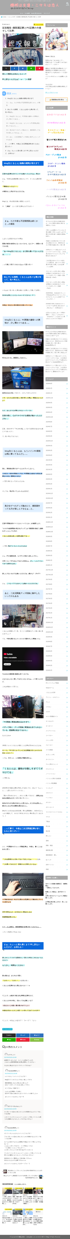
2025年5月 (49, 407)
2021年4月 (49, 465)
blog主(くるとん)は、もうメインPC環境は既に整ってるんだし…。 (23, 124)
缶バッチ (48, 860)
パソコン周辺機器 (51, 783)
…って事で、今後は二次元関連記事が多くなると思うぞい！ (22, 145)
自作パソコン (50, 864)
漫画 (47, 840)
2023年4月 (49, 445)
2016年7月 (49, 646)
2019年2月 (49, 512)
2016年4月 (49, 660)
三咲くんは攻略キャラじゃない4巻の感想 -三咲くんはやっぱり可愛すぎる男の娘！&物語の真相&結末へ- (56, 233)
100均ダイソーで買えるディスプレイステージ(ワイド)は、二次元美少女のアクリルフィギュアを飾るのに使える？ (56, 252)
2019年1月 (49, 517)
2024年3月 (49, 436)
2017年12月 (49, 570)
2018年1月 (49, 565)
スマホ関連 (49, 750)
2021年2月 (49, 469)
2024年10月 (49, 417)
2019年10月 (49, 498)
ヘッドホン (49, 797)
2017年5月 (49, 598)
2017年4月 (49, 603)
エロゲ (48, 711)
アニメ (48, 702)
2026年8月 (49, 383)
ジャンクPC (49, 740)
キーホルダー (50, 721)
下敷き (48, 821)
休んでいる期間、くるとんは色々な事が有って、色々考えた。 (22, 111)
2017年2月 (49, 613)
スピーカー (49, 745)
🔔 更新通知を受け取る (56, 99)
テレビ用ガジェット (52, 764)
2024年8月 (49, 422)
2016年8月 (49, 641)
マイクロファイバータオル (54, 812)
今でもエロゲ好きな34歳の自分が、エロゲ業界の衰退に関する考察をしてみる (55, 223)
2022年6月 (49, 455)
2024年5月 (49, 431)
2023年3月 (49, 450)
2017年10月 (49, 574)
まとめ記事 (27, 13)
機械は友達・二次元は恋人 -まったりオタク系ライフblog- (34, 1237)
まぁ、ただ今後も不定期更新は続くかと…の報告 (23, 104)
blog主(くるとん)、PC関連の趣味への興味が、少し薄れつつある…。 (23, 118)
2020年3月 (49, 484)
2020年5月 (49, 474)
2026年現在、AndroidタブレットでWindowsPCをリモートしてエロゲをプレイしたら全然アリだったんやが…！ (56, 296)
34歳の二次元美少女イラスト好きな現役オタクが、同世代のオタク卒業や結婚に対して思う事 (55, 243)
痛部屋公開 (49, 850)
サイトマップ (47, 13)
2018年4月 (49, 551)
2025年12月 (49, 398)
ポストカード (50, 807)
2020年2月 (49, 488)
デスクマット (50, 769)
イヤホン (48, 707)
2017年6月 (49, 594)
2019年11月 (49, 493)
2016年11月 (49, 627)
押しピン (48, 836)
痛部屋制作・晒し (51, 855)
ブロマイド (49, 793)
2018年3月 (49, 555)
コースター (49, 735)
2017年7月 (49, 589)
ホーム (21, 13)
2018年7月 (49, 546)
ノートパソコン (50, 774)
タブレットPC (50, 754)
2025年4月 (49, 412)
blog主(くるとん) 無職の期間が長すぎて (19, 98)
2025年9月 (49, 402)
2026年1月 (49, 393)
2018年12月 (49, 522)
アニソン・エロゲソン (53, 697)
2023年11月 (49, 441)
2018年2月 (49, 560)
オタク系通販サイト (52, 716)
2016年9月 (49, 637)
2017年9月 (49, 579)
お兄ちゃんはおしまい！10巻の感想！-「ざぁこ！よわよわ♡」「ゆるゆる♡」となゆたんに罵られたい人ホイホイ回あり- (55, 315)
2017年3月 (49, 608)
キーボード (49, 726)
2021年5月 (49, 460)
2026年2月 (49, 388)
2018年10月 (49, 531)
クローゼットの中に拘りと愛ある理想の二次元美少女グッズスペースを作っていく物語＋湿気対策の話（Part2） (55, 274)
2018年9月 (49, 536)
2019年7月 (49, 503)
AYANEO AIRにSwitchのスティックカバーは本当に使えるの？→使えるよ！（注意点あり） (55, 305)
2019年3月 (49, 508)
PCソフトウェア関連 (52, 683)
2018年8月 (49, 541)
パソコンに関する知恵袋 (53, 778)
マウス (48, 817)
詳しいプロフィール (51, 92)
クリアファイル (50, 731)
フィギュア (49, 788)
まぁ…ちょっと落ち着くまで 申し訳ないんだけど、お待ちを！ (21, 152)
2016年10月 (49, 632)
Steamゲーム (50, 688)
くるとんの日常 (8, 1029)
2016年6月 (49, 651)
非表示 (14, 93)
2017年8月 (49, 584)
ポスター (48, 802)
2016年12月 (49, 622)
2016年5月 (49, 656)
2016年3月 (49, 665)
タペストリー (50, 759)
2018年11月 (49, 527)
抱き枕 (48, 831)
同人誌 (48, 826)
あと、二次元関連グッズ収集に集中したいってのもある (23, 138)
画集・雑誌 (49, 845)
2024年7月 (49, 426)
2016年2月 (49, 670)
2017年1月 (49, 617)
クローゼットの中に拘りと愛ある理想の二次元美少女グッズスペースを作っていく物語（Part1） (55, 285)
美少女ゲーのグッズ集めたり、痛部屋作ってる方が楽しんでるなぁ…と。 (23, 131)
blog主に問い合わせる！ (36, 13)
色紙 (47, 869)
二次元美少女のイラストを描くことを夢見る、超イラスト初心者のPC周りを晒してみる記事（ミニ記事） (55, 263)
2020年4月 (49, 479)
